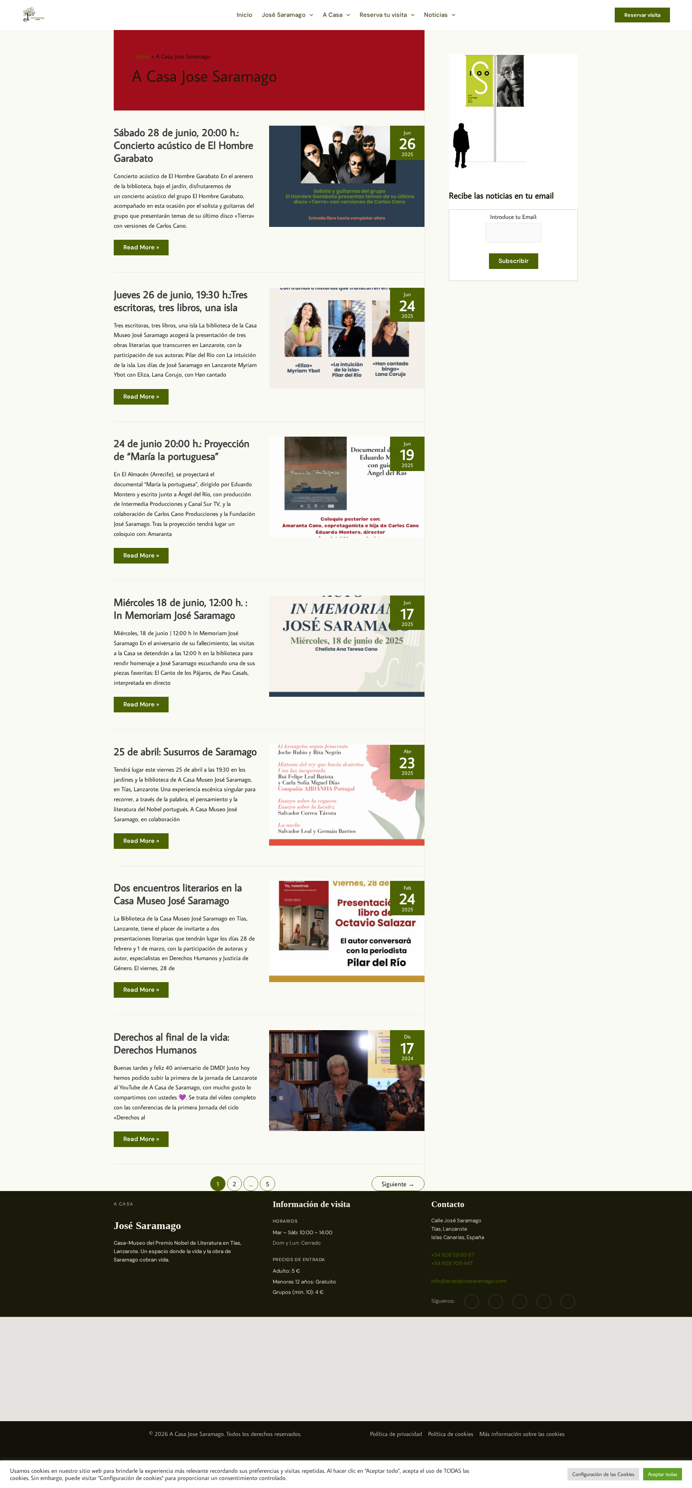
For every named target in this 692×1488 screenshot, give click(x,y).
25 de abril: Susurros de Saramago (185, 751)
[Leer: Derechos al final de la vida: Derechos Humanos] (346, 1079)
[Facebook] (472, 1301)
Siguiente (398, 1184)
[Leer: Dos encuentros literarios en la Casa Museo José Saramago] (346, 931)
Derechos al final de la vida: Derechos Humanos (171, 1043)
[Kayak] (568, 1301)
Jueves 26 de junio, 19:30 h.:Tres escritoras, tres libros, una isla (180, 300)
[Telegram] (520, 1301)
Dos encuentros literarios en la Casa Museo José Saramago (178, 893)
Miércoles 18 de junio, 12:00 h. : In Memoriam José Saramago (180, 608)
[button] (309, 14)
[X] (496, 1301)
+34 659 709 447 (452, 1263)
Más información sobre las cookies (522, 1434)
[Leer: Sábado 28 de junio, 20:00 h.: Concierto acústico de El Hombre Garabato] (346, 175)
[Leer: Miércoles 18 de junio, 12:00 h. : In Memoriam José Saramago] (346, 645)
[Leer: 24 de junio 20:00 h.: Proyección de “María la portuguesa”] (346, 486)
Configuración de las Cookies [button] (603, 1474)
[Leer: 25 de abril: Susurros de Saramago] (346, 794)
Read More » (141, 249)
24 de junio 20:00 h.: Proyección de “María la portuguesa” (181, 449)
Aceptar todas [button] (662, 1474)
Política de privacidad (396, 1434)
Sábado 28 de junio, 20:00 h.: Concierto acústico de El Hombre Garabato (183, 144)
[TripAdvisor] (544, 1301)
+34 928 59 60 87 (452, 1254)
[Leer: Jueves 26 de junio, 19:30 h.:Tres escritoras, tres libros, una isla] (346, 337)
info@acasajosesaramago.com (469, 1280)
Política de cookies (450, 1434)
